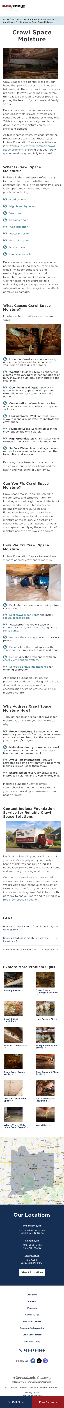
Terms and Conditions (32, 1396)
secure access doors (16, 617)
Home (6, 19)
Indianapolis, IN (32, 1225)
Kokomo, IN (32, 1240)
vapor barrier (11, 650)
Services (15, 19)
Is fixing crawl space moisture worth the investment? (26, 939)
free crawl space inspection (20, 899)
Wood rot (15, 213)
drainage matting (37, 627)
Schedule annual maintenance (28, 666)
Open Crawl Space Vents (14, 1073)
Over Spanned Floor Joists (47, 1073)
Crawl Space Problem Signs (16, 22)
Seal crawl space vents (24, 614)
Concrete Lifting (32, 1341)
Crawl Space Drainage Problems (47, 991)
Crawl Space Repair (32, 1334)
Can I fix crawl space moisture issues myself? (28, 949)
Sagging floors (18, 220)
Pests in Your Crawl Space (15, 1099)
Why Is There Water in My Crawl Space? (15, 1126)
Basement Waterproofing (32, 1328)
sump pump (10, 630)
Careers (32, 1301)
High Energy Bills (45, 1019)
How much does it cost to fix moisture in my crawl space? (28, 928)
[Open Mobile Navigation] (56, 8)
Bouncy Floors (12, 990)
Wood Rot (42, 1125)
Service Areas (32, 1315)
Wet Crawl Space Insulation (45, 1099)
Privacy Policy (32, 1393)
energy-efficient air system (20, 659)
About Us (32, 1295)
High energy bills (20, 254)
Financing (32, 1308)
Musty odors (17, 247)
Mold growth (17, 199)
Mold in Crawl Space (15, 1045)
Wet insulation (18, 226)
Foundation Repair (32, 1321)
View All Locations (32, 1272)
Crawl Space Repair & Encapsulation (38, 19)
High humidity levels (22, 206)
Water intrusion (19, 233)
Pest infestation (19, 240)
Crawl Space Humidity (11, 1020)
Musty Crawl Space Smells (46, 1046)
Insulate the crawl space (25, 637)
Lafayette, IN (32, 1255)
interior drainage (14, 627)
